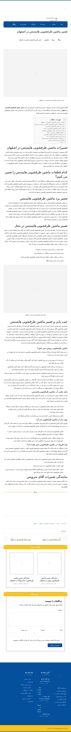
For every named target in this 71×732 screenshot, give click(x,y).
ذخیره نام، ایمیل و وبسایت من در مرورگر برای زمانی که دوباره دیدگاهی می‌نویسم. (36, 640)
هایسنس (35, 523)
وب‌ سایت (24, 630)
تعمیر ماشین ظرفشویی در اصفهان (46, 523)
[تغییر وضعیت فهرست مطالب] (64, 119)
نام (60, 630)
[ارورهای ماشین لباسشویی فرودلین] (46, 707)
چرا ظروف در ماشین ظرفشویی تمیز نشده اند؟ (52, 138)
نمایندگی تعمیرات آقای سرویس (56, 140)
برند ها (61, 142)
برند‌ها (58, 523)
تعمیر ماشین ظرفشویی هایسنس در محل (54, 128)
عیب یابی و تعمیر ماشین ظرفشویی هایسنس (53, 130)
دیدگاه (60, 610)
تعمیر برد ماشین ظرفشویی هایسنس (55, 126)
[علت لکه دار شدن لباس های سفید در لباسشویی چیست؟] (46, 689)
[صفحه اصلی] (63, 40)
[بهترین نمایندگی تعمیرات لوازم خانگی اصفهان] (65, 10)
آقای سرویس (63, 107)
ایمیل (42, 630)
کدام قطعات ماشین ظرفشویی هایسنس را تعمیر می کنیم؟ (49, 124)
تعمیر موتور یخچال (26, 684)
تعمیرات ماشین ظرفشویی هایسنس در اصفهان (52, 122)
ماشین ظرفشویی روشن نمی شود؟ (55, 132)
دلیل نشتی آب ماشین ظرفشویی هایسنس (54, 134)
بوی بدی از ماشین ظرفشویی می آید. (55, 136)
